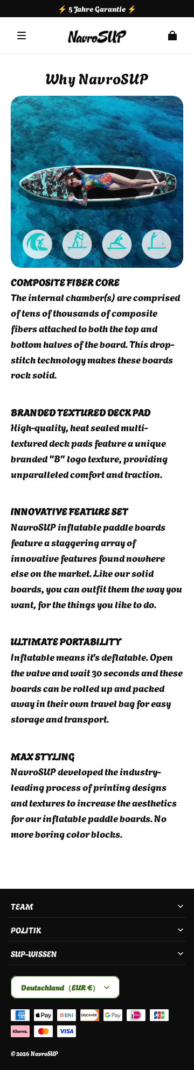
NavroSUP (44, 1053)
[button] (21, 35)
